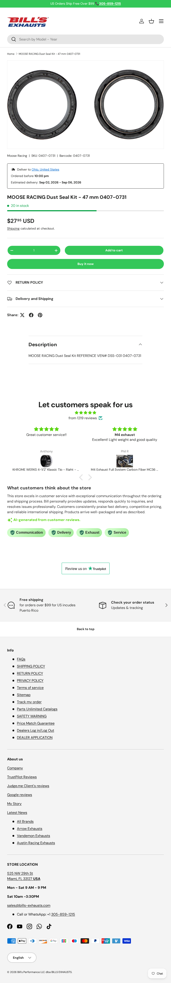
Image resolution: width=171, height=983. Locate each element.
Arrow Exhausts (29, 828)
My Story (14, 803)
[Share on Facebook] (31, 315)
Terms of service (30, 687)
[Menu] (161, 21)
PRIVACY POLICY (30, 680)
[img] (85, 412)
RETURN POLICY (30, 673)
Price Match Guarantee (36, 723)
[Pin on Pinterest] (40, 315)
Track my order (29, 702)
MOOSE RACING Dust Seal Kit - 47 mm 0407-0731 (49, 54)
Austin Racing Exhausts (36, 843)
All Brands (25, 821)
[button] (151, 21)
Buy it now (85, 264)
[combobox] (85, 39)
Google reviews (19, 794)
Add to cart (114, 250)
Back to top (85, 629)
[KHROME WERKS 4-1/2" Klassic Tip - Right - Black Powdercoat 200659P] (46, 461)
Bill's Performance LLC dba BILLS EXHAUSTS (44, 972)
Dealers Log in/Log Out (35, 730)
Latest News (17, 812)
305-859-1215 (63, 914)
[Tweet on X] (22, 315)
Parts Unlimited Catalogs (37, 709)
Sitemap (24, 694)
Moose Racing (17, 156)
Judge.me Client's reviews (28, 786)
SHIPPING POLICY (31, 666)
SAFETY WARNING (32, 716)
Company (15, 768)
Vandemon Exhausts (33, 835)
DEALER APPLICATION (35, 737)
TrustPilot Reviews (22, 777)
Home (10, 54)
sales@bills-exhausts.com (28, 905)
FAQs (21, 659)
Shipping (13, 228)
